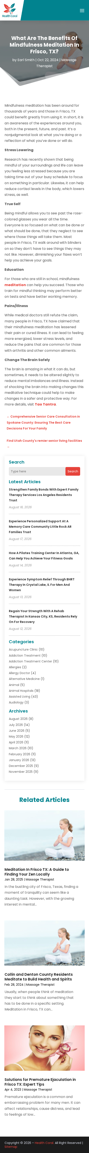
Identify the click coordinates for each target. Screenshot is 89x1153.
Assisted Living (19, 696)
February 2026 (19, 754)
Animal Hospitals (21, 691)
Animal (14, 685)
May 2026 (16, 736)
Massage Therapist (40, 879)
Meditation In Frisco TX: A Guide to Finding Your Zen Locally (37, 872)
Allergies (15, 667)
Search (73, 471)
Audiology (16, 702)
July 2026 (16, 725)
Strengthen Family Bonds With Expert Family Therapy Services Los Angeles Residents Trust (43, 494)
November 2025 (21, 772)
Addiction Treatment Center (30, 661)
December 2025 (21, 766)
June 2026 (16, 731)
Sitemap (11, 1147)
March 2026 (18, 748)
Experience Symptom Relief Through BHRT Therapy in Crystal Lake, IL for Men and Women (42, 584)
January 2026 (19, 760)
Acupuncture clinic (23, 649)
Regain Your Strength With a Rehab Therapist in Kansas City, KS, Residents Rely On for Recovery (43, 616)
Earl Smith (26, 59)
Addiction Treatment (25, 655)
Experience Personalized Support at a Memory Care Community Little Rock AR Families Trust (40, 526)
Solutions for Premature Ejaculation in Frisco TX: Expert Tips (40, 1082)
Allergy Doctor (19, 673)
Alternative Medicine (24, 679)
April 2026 (16, 742)
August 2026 (18, 719)
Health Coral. (44, 1143)
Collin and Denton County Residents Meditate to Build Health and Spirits (39, 977)
